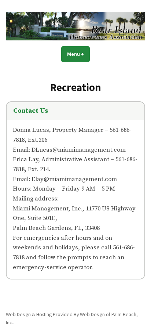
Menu (78, 54)
